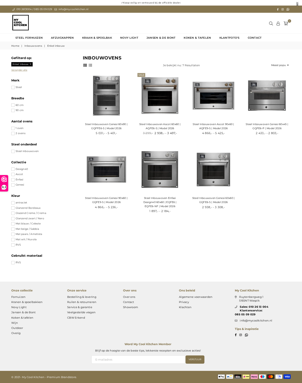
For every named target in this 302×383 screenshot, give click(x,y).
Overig (16, 333)
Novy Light (129, 37)
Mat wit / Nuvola (26, 239)
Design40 (22, 169)
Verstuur (195, 359)
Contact (255, 37)
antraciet (21, 202)
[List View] (90, 65)
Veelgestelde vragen (81, 312)
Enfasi (19, 179)
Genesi (20, 184)
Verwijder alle (19, 69)
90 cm (20, 110)
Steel (19, 87)
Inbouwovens (33, 45)
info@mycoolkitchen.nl (73, 9)
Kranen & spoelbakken (27, 302)
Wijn (14, 322)
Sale (141, 74)
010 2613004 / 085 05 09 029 (34, 9)
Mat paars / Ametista (29, 234)
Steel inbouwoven (27, 151)
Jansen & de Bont (160, 37)
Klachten (185, 307)
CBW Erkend (76, 317)
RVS (18, 244)
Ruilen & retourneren (82, 302)
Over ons (129, 296)
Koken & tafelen (197, 37)
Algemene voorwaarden (196, 296)
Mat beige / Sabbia (27, 228)
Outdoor (17, 328)
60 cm (20, 105)
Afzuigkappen (62, 37)
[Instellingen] (278, 23)
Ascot (19, 174)
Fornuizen (18, 296)
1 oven (20, 128)
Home (15, 45)
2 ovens (20, 133)
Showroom (130, 307)
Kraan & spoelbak (97, 37)
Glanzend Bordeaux (28, 207)
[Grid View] (85, 65)
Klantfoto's (229, 37)
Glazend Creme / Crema (31, 213)
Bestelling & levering (81, 296)
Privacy (184, 302)
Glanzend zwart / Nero (30, 218)
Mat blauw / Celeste (28, 223)
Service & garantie (79, 307)
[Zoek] (271, 23)
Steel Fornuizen (29, 37)
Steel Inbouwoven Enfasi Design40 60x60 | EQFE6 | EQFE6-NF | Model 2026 (160, 202)
